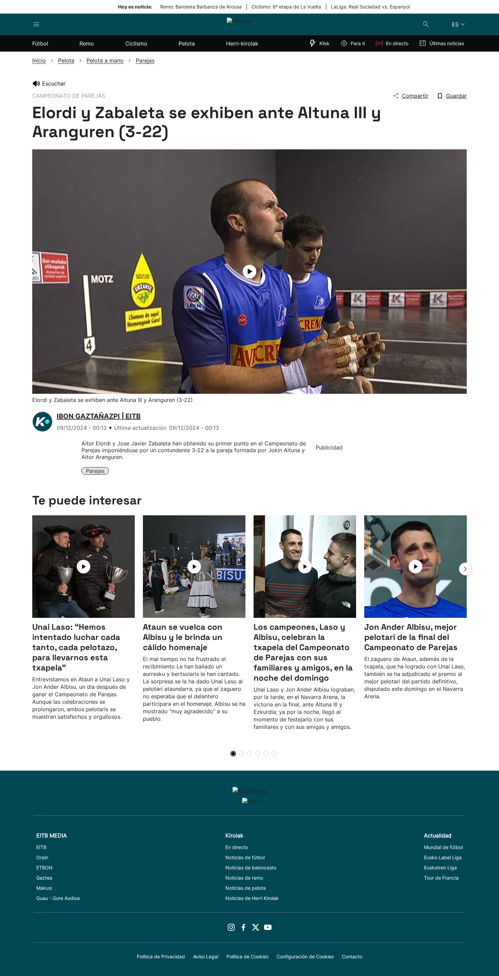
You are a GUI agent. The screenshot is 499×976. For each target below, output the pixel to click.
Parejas (95, 470)
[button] (465, 569)
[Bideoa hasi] (249, 271)
